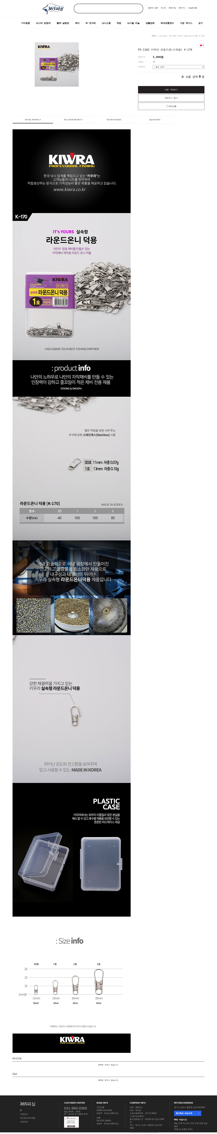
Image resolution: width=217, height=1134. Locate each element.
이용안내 (24, 1114)
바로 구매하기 (171, 90)
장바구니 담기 (171, 98)
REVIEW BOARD (114, 120)
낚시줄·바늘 (133, 23)
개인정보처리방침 (27, 1118)
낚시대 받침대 (43, 23)
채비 (77, 23)
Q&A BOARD (154, 120)
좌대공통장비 (167, 23)
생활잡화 (150, 23)
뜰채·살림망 (63, 23)
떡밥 (119, 23)
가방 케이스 (186, 23)
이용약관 (24, 1122)
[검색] (138, 8)
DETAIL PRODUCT (33, 120)
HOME (154, 36)
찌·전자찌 (91, 23)
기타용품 (25, 23)
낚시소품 (106, 23)
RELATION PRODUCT (73, 120)
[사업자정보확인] (137, 1116)
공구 (200, 23)
